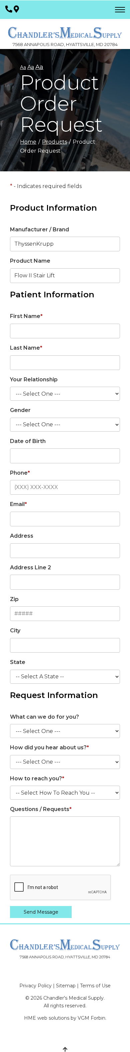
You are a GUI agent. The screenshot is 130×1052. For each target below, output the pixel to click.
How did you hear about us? (49, 747)
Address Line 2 (30, 567)
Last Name (26, 348)
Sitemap (66, 986)
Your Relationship (34, 379)
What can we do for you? (44, 717)
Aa (23, 67)
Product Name (30, 261)
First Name (26, 316)
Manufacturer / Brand (39, 229)
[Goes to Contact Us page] (16, 9)
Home (28, 142)
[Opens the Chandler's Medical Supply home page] (65, 945)
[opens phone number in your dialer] (8, 9)
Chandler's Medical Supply (73, 998)
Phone (20, 473)
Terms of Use (95, 986)
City (15, 630)
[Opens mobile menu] (120, 9)
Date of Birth (28, 441)
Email (18, 504)
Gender (20, 410)
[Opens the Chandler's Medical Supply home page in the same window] (65, 29)
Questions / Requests (41, 809)
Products (54, 142)
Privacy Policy (35, 986)
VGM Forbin (91, 1018)
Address (21, 536)
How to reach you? (37, 778)
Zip (14, 599)
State (17, 662)
